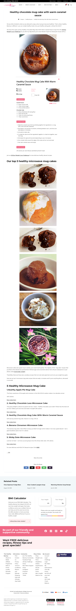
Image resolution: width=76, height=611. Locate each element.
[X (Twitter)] (32, 467)
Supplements (39, 565)
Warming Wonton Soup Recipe (61, 485)
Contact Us (65, 1)
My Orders (47, 563)
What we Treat (48, 4)
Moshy (20, 4)
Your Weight (59, 499)
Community (24, 554)
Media (7, 559)
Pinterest (25, 571)
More (56, 4)
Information (16, 554)
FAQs (71, 1)
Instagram (25, 569)
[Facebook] (26, 467)
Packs (37, 571)
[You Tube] (61, 531)
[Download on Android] (60, 600)
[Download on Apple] (50, 600)
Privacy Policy (16, 592)
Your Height (44, 499)
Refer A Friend (52, 1)
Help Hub (17, 577)
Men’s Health (39, 573)
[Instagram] (51, 531)
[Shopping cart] (65, 5)
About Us (59, 1)
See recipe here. (11, 434)
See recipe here (11, 400)
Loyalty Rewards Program (8, 571)
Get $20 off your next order (48, 575)
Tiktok (24, 575)
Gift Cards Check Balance (47, 581)
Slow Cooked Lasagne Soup (36, 485)
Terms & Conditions (24, 592)
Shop (39, 4)
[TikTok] (66, 531)
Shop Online (37, 554)
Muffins (33, 91)
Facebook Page (27, 559)
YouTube (25, 573)
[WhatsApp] (44, 467)
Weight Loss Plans (30, 4)
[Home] (18, 19)
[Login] (68, 4)
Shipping (17, 575)
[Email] (50, 467)
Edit (9, 452)
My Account (46, 554)
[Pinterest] (38, 467)
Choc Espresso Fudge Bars (12, 485)
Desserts (33, 89)
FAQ (16, 556)
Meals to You (38, 575)
